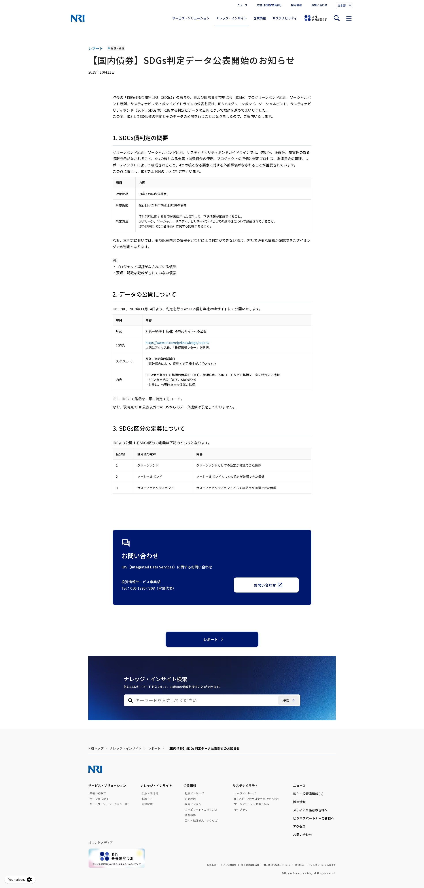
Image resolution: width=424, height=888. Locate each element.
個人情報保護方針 (250, 865)
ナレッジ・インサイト (231, 18)
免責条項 (211, 865)
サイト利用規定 (228, 865)
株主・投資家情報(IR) (308, 793)
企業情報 (260, 18)
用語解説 (147, 804)
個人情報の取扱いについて (277, 865)
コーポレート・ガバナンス (201, 809)
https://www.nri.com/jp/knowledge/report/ (177, 342)
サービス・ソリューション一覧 (109, 804)
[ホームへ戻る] (78, 18)
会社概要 (190, 815)
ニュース (242, 5)
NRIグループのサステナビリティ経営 (256, 798)
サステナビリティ (285, 18)
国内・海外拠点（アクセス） (202, 820)
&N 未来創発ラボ (315, 18)
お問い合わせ (319, 5)
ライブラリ (241, 809)
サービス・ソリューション (190, 18)
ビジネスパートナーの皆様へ (313, 818)
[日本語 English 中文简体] (344, 5)
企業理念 (190, 798)
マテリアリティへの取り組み (251, 804)
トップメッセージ (245, 793)
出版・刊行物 (150, 793)
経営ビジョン (193, 804)
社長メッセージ (194, 793)
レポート (210, 639)
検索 (286, 700)
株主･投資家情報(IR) (269, 5)
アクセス (299, 826)
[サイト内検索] (336, 18)
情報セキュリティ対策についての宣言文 (315, 865)
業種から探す (98, 793)
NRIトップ (96, 748)
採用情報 (296, 5)
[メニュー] (348, 18)
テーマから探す (99, 798)
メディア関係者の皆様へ (310, 810)
